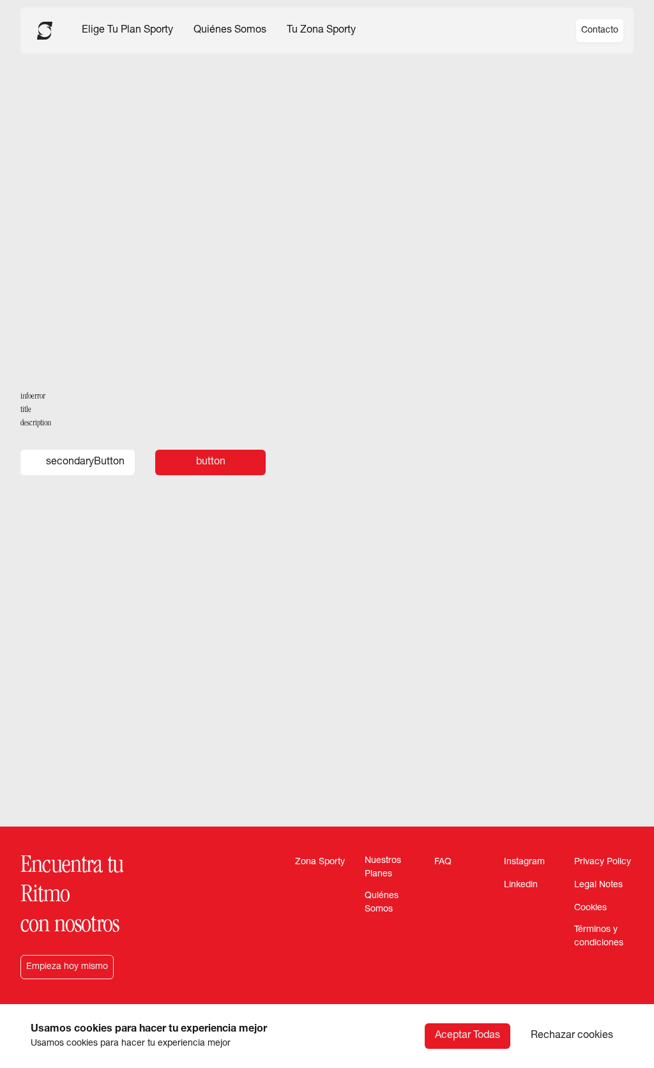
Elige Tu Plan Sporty (127, 31)
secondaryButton (85, 462)
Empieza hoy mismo (67, 967)
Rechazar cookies (572, 1036)
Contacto (599, 30)
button (210, 462)
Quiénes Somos (230, 31)
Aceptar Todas (467, 1036)
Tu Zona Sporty (321, 31)
